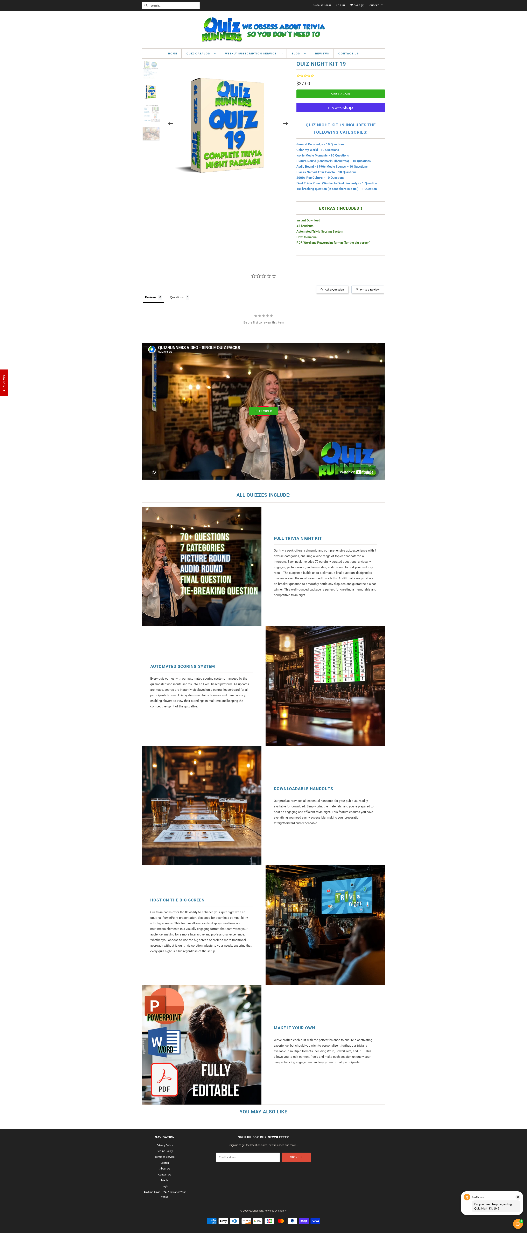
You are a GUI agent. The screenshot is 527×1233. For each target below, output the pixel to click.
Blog (297, 53)
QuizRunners (256, 1210)
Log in (340, 5)
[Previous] (170, 123)
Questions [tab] (177, 297)
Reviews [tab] (150, 297)
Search (165, 1162)
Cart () (359, 5)
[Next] (285, 123)
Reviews (322, 53)
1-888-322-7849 (322, 5)
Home (172, 53)
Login (165, 1186)
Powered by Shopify (276, 1210)
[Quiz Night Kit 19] (228, 124)
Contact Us (348, 53)
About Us (165, 1168)
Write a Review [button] (370, 289)
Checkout (376, 5)
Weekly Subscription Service (252, 53)
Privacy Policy (165, 1145)
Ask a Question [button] (334, 289)
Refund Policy (165, 1151)
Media (164, 1180)
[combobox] (171, 5)
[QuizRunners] (263, 30)
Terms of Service (165, 1156)
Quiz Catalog (199, 53)
